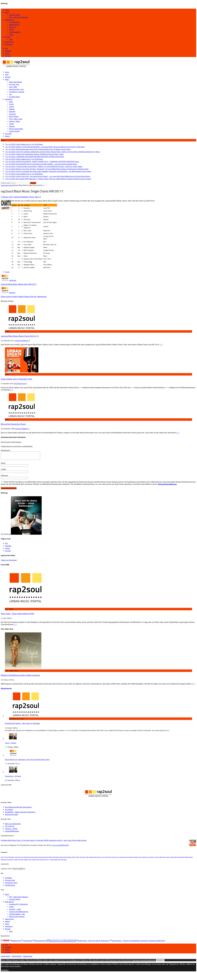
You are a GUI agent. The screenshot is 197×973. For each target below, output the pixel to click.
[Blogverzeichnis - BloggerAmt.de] (15, 940)
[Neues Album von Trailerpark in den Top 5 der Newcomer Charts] (13, 755)
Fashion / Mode (14, 121)
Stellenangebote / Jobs (17, 914)
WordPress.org (10, 885)
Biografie (12, 111)
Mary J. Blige (170, 857)
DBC (87, 857)
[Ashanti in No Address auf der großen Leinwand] (23, 668)
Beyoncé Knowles (39, 857)
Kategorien (9, 99)
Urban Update (53, 860)
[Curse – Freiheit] (13, 739)
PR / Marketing (14, 22)
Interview (12, 114)
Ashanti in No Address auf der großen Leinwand (20, 675)
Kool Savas (145, 857)
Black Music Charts (58, 857)
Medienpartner (14, 24)
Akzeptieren (160, 960)
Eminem (114, 857)
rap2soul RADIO (14, 15)
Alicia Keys (18, 857)
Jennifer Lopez (123, 857)
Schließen (5, 970)
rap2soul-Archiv (6, 868)
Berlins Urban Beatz (16, 128)
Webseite (4, 476)
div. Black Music (14, 96)
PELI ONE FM (9, 826)
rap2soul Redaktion (21, 197)
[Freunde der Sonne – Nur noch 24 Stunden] (25, 716)
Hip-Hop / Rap (14, 84)
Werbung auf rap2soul (17, 916)
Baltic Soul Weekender (13, 823)
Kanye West (130, 857)
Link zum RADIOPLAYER (60, 845)
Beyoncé (32, 857)
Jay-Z (117, 857)
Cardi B (73, 857)
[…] (161, 344)
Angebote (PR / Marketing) (18, 904)
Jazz (10, 94)
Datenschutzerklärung (167, 484)
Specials (12, 126)
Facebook (8, 947)
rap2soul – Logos (15, 909)
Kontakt (7, 37)
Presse (11, 29)
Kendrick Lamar (138, 857)
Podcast (11, 109)
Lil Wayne (156, 857)
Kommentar (5, 450)
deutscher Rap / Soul (16, 89)
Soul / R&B (13, 87)
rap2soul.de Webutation (157, 940)
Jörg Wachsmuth (20, 383)
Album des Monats (15, 82)
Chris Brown (83, 857)
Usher (59, 860)
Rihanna (34, 860)
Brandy (65, 857)
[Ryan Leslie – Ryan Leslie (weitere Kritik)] (25, 606)
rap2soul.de (5, 956)
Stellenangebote (14, 32)
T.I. (49, 860)
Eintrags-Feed (10, 880)
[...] (168, 730)
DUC (110, 857)
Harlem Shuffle (14, 131)
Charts (11, 104)
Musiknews (4, 860)
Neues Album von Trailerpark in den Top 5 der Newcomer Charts (27, 759)
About (7, 12)
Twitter (7, 949)
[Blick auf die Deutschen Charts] (21, 417)
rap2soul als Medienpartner (18, 911)
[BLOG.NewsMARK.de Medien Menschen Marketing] (40, 940)
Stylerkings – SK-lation (13, 776)
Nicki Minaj (10, 860)
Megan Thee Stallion (179, 857)
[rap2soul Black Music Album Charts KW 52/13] (21, 329)
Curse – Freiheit (10, 743)
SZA (47, 860)
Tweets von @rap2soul (9, 560)
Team (11, 39)
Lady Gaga (150, 857)
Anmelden (8, 877)
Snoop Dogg (42, 860)
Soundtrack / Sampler (16, 92)
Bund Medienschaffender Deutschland (18, 807)
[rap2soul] (16, 68)
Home (7, 10)
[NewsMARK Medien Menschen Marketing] (27, 940)
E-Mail (3, 469)
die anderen (9, 809)
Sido (38, 860)
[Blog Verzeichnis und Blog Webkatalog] (61, 940)
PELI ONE (8, 133)
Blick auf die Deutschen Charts (13, 424)
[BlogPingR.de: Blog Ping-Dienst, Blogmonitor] (93, 940)
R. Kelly (30, 860)
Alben (7, 79)
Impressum (9, 44)
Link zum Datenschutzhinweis (143, 960)
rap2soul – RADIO (11, 828)
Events (11, 106)
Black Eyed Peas (48, 857)
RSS (6, 945)
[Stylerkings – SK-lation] (13, 772)
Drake (106, 857)
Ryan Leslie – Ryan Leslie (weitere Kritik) (17, 613)
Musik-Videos (13, 116)
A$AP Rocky (11, 857)
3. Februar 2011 (7, 197)
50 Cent (6, 857)
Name (3, 463)
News (11, 101)
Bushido (69, 857)
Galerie (7, 136)
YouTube (8, 952)
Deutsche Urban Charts (95, 857)
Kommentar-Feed (11, 882)
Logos (11, 34)
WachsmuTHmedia (11, 814)
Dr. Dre (103, 857)
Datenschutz (9, 42)
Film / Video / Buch (15, 119)
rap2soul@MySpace (12, 831)
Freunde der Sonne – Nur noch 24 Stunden (22, 723)
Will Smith (64, 860)
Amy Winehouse (25, 857)
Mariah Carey (162, 857)
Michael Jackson (188, 857)
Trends (11, 124)
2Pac (2, 857)
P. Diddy (15, 860)
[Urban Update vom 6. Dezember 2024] (21, 372)
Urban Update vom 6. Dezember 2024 (16, 378)
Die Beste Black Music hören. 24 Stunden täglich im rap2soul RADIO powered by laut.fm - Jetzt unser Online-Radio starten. (44, 840)
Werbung (12, 27)
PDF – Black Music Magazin (18, 17)
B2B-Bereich (9, 19)
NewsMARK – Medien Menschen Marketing (20, 812)
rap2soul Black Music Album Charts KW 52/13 (20, 336)
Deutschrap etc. (6, 688)
